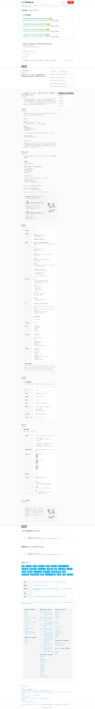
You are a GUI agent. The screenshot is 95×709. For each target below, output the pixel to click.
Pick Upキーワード (30, 695)
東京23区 (52, 622)
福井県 (51, 628)
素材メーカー (58, 614)
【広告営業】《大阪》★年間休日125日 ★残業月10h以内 (34, 29)
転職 (22, 695)
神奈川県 (45, 620)
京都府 (48, 634)
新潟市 (45, 626)
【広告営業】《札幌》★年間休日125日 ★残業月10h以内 (34, 34)
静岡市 (45, 632)
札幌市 (45, 611)
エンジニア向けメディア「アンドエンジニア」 (65, 692)
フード (57, 625)
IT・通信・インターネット (59, 611)
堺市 (50, 637)
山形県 (48, 614)
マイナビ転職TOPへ (26, 686)
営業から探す (27, 5)
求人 (25, 695)
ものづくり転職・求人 (34, 698)
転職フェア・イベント (53, 692)
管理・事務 (26, 614)
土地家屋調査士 (50, 568)
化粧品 (64, 571)
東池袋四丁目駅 (39, 588)
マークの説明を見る (54, 372)
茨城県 (45, 617)
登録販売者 (30, 571)
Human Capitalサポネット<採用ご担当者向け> (63, 704)
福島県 (51, 614)
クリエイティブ (27, 623)
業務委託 (26, 642)
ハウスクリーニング (37, 571)
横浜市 (45, 623)
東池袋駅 (34, 588)
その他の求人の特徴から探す (44, 676)
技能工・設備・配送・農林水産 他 (30, 632)
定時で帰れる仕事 (25, 574)
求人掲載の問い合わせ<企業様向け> (49, 704)
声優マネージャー (47, 571)
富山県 (45, 628)
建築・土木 (26, 629)
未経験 (64, 574)
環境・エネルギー (58, 634)
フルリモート (69, 568)
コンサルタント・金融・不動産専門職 (30, 622)
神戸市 (53, 637)
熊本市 (52, 651)
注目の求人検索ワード (35, 574)
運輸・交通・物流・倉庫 (59, 632)
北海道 (43, 585)
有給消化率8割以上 (43, 659)
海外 (41, 653)
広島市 (48, 642)
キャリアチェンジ (42, 568)
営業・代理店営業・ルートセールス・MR (37, 5)
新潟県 (45, 625)
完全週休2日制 (42, 665)
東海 (41, 629)
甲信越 (41, 625)
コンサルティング (58, 629)
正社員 (42, 574)
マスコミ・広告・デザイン (60, 626)
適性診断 (47, 690)
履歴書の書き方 (24, 690)
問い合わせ (40, 704)
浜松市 (48, 632)
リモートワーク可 (43, 662)
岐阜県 (45, 629)
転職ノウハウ (46, 692)
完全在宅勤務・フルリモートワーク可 (46, 661)
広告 (34, 593)
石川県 (48, 628)
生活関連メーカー (58, 617)
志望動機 (43, 690)
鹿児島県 (45, 650)
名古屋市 (51, 632)
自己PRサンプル (37, 690)
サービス (57, 620)
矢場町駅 (37, 589)
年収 (31, 692)
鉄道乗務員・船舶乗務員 (56, 571)
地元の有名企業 (25, 568)
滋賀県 (45, 634)
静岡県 (48, 629)
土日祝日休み (70, 574)
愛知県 (34, 585)
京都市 (45, 637)
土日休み (57, 651)
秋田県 (45, 614)
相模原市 (51, 623)
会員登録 (70, 2)
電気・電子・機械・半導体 (29, 628)
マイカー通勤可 (42, 670)
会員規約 (23, 704)
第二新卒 (59, 574)
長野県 (51, 625)
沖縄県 (49, 650)
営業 (30, 5)
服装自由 (41, 668)
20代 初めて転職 (62, 568)
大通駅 (67, 588)
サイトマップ (35, 704)
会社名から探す (58, 642)
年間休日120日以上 (54, 596)
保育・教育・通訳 (27, 620)
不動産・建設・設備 (59, 631)
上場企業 (41, 673)
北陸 (41, 628)
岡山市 (45, 642)
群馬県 (51, 617)
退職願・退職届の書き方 (25, 692)
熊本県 (45, 648)
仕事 (38, 692)
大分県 (48, 648)
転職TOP (22, 5)
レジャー (57, 622)
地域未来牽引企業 (33, 568)
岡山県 (51, 639)
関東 (56, 568)
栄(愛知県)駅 (47, 588)
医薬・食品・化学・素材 (28, 631)
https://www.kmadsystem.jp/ (39, 417)
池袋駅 (44, 588)
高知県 (45, 645)
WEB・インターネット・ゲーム (30, 625)
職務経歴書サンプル (31, 690)
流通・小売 (57, 623)
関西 (41, 634)
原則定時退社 (40, 596)
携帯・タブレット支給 (61, 596)
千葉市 (49, 622)
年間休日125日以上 (46, 596)
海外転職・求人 (48, 698)
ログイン (64, 2)
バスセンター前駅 (62, 588)
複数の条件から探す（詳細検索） (61, 643)
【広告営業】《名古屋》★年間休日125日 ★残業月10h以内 (34, 24)
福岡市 (49, 651)
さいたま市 (45, 622)
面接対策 (41, 692)
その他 (57, 637)
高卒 (56, 654)
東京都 (37, 585)
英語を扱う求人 (32, 701)
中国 (41, 639)
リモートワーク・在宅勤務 (50, 574)
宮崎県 (51, 648)
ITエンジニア (27, 626)
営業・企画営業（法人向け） (48, 5)
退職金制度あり (42, 667)
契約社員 (26, 640)
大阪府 (40, 585)
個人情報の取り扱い (29, 704)
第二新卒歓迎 (35, 596)
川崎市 (48, 623)
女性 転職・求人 (42, 698)
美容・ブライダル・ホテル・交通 (30, 617)
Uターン (51, 690)
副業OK (41, 664)
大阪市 (45, 585)
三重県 (45, 631)
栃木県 (48, 617)
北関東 (41, 617)
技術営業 (24, 571)
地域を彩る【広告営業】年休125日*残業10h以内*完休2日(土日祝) (36, 18)
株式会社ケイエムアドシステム (57, 5)
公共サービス (27, 634)
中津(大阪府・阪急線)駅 (54, 588)
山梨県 (48, 625)
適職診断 (34, 692)
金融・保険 (57, 628)
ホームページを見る (39, 478)
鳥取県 (45, 639)
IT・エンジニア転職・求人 (26, 698)
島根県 (48, 639)
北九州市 (45, 651)
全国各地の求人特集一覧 (59, 645)
